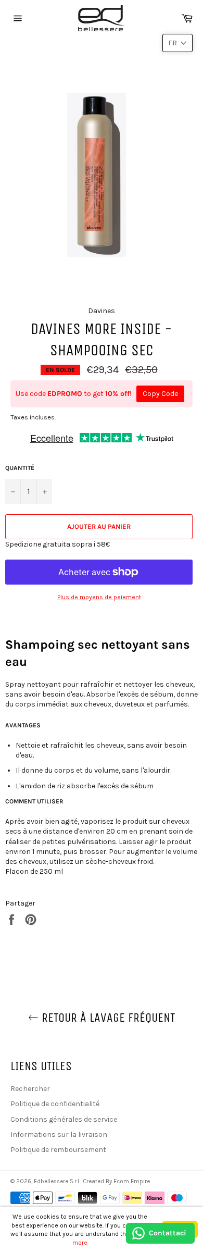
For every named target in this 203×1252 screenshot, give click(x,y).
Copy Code (160, 393)
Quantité (19, 468)
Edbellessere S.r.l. (57, 1181)
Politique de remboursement (58, 1149)
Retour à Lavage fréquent (107, 1017)
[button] (177, 43)
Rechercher (30, 1088)
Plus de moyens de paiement (99, 597)
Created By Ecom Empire (116, 1181)
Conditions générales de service (63, 1119)
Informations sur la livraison (58, 1134)
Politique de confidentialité (54, 1103)
